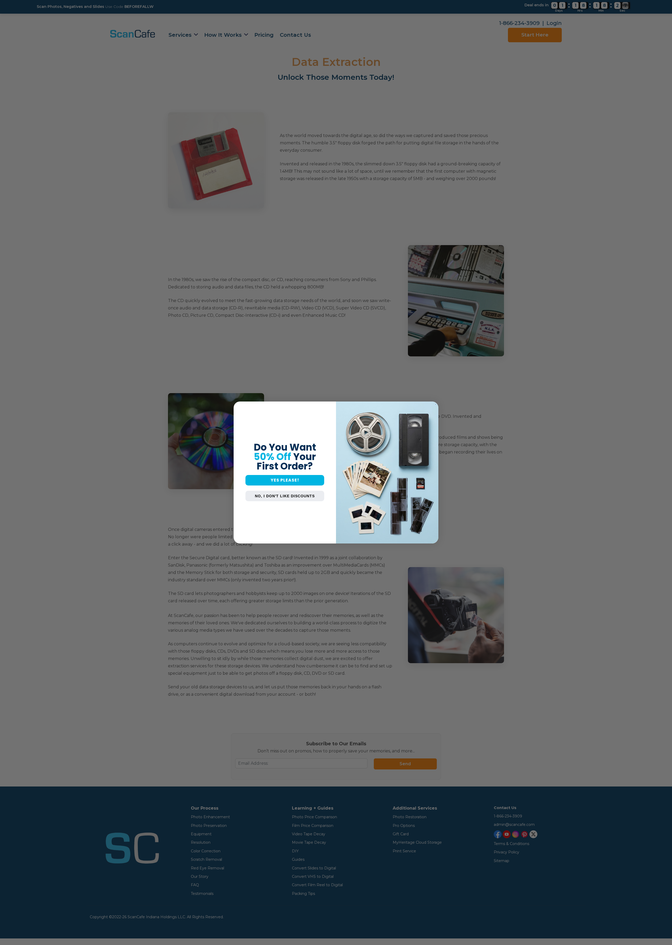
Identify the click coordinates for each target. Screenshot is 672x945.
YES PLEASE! (285, 480)
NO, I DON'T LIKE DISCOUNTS (285, 496)
